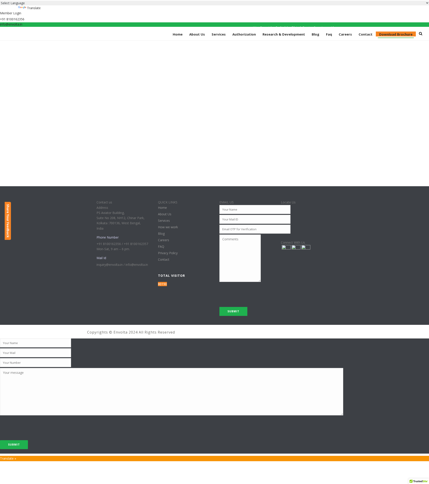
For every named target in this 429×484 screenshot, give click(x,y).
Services (219, 34)
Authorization (244, 34)
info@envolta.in (11, 24)
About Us (197, 34)
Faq (329, 34)
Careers (345, 34)
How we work (168, 227)
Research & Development (284, 34)
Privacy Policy (168, 253)
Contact (365, 34)
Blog (315, 34)
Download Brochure (395, 34)
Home (178, 34)
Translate (34, 8)
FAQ (161, 247)
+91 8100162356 (12, 19)
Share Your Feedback (8, 221)
